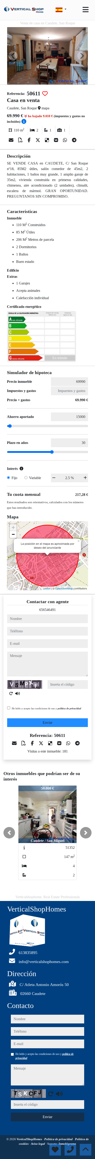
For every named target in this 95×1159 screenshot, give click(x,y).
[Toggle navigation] (85, 9)
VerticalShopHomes (30, 1139)
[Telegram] (74, 140)
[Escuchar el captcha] (17, 693)
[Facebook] (30, 140)
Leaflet (46, 588)
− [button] (13, 534)
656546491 (47, 610)
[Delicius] (47, 140)
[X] (38, 140)
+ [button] (13, 527)
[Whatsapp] (65, 140)
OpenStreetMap (64, 588)
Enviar (47, 722)
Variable (35, 478)
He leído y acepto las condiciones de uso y (46, 708)
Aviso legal (38, 1143)
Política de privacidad (58, 1139)
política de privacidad (69, 708)
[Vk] (56, 140)
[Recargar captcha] (11, 693)
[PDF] (21, 140)
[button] (9, 832)
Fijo (14, 478)
